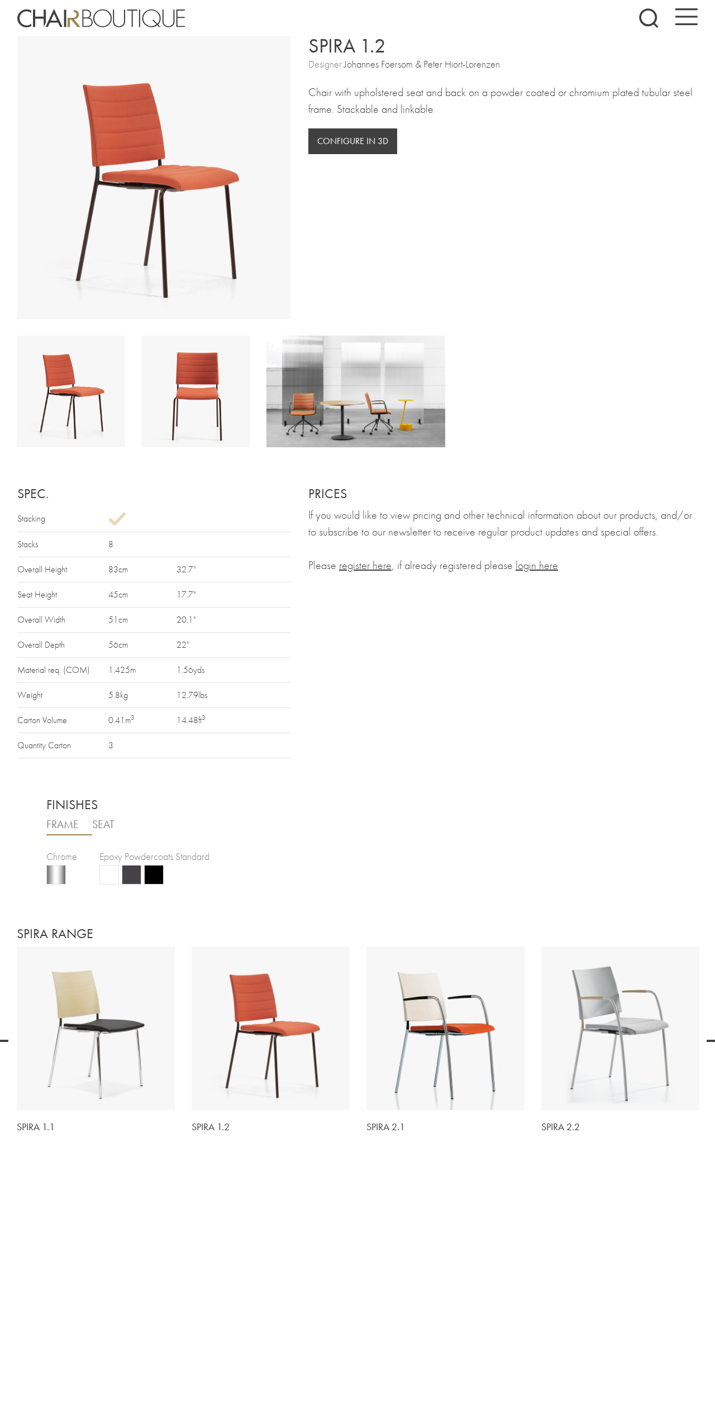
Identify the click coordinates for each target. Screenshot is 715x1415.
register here (365, 565)
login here (537, 565)
